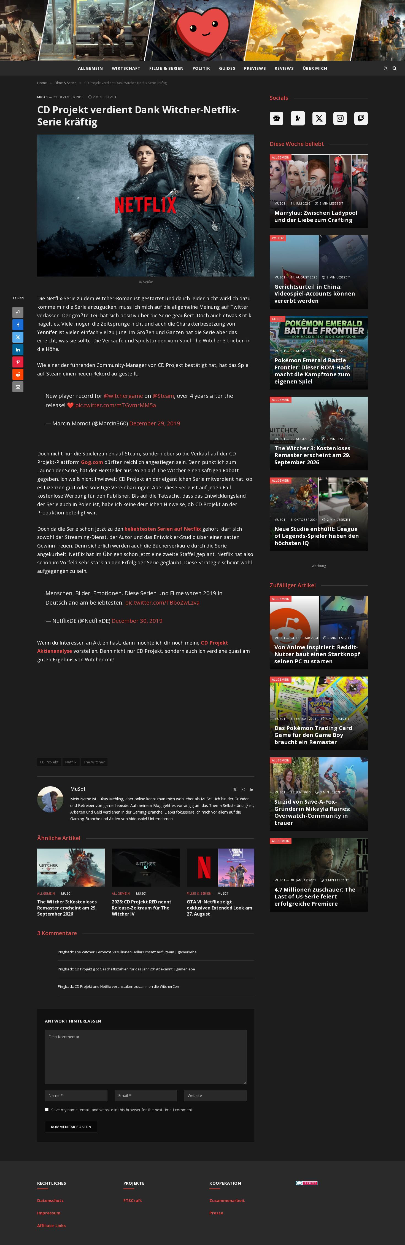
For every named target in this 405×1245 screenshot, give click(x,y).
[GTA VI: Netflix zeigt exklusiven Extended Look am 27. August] (220, 868)
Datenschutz (50, 1200)
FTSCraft (132, 1200)
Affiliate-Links (51, 1225)
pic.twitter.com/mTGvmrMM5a (115, 405)
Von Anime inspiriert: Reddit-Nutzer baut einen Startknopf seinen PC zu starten (317, 654)
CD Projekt (49, 762)
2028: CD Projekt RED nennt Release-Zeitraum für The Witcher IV (141, 908)
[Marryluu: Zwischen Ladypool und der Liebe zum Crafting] (319, 191)
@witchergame (123, 395)
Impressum (48, 1213)
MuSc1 (42, 97)
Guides (227, 68)
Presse (216, 1213)
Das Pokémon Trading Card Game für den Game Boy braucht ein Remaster (313, 735)
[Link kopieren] (17, 312)
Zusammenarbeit (227, 1200)
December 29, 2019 (154, 423)
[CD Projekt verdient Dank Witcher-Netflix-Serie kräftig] (145, 206)
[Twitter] (17, 337)
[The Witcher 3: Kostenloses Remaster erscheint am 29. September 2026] (71, 868)
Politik (201, 68)
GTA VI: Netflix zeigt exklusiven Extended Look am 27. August (219, 908)
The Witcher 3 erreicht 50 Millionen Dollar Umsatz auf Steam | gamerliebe (136, 951)
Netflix (71, 762)
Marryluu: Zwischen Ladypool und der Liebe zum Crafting (316, 216)
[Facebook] (17, 325)
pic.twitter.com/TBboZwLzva (162, 602)
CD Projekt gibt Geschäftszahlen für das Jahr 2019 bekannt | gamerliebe (135, 969)
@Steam (163, 395)
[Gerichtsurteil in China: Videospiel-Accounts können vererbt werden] (319, 272)
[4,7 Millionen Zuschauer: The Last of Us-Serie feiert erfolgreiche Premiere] (319, 875)
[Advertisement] (145, 709)
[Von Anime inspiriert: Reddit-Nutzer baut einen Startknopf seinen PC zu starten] (319, 632)
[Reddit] (17, 374)
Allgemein (90, 68)
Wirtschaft (126, 68)
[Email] (17, 387)
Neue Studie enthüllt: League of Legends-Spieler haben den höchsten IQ (316, 536)
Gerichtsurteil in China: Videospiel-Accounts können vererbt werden (314, 293)
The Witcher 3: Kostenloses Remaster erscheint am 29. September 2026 (67, 908)
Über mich (315, 68)
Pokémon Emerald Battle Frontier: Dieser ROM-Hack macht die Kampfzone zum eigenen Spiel (312, 371)
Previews (255, 68)
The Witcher (94, 762)
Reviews (284, 68)
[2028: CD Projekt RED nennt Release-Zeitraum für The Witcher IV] (145, 868)
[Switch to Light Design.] (385, 68)
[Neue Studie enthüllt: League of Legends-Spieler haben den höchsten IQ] (319, 514)
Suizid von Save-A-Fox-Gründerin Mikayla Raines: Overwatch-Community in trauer (312, 812)
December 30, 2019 (137, 620)
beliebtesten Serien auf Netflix (163, 528)
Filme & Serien (166, 68)
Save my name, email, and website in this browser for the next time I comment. (122, 1109)
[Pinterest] (17, 362)
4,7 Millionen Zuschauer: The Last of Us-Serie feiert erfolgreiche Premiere (314, 896)
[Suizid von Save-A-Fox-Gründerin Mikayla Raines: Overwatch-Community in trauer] (319, 794)
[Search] (394, 68)
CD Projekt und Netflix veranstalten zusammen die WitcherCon (127, 986)
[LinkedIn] (17, 349)
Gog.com (92, 462)
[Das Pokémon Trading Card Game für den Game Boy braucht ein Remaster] (319, 713)
